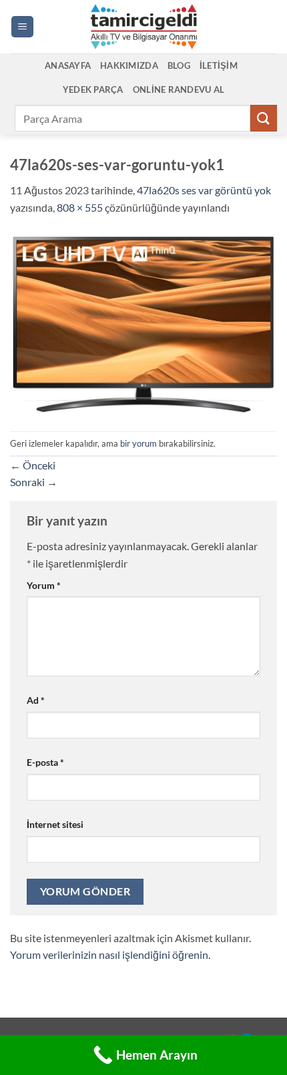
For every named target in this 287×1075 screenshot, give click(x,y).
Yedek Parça (93, 89)
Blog (179, 65)
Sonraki (33, 481)
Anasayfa (68, 65)
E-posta (45, 762)
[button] (22, 27)
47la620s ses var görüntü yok (204, 190)
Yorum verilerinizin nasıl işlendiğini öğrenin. (110, 954)
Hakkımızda (129, 65)
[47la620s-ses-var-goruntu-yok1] (143, 322)
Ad (36, 700)
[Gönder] (263, 118)
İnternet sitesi (55, 824)
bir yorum (138, 443)
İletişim (219, 65)
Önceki (32, 465)
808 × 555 (80, 207)
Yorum (44, 585)
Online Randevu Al (178, 89)
